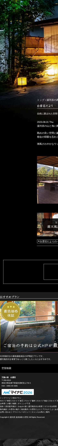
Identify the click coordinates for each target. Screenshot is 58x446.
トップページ (5, 398)
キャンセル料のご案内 (41, 412)
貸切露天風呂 (10, 406)
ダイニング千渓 (24, 403)
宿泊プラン (16, 398)
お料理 (2, 403)
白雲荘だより (35, 409)
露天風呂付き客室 (35, 406)
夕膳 (9, 403)
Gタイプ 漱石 (17, 401)
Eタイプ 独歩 (42, 401)
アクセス (46, 409)
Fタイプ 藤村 (30, 401)
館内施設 (3, 409)
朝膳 (14, 403)
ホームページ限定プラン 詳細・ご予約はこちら (16, 97)
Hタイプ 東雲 (5, 401)
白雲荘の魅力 (14, 409)
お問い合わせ (5, 412)
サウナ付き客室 (50, 406)
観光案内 (24, 409)
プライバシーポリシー (21, 412)
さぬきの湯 (22, 406)
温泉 (2, 406)
